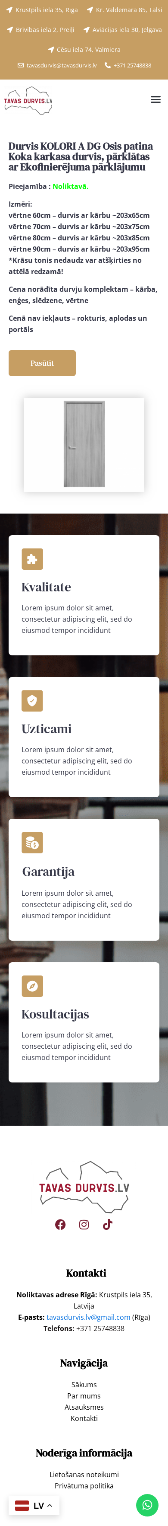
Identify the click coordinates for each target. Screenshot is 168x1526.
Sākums (84, 1384)
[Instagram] (84, 1224)
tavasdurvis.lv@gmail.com (89, 1317)
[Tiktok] (107, 1224)
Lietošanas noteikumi (84, 1474)
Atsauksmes (84, 1407)
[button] (156, 99)
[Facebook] (60, 1224)
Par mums (84, 1396)
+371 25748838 (100, 1328)
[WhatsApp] (147, 1505)
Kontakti (84, 1418)
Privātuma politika (84, 1486)
